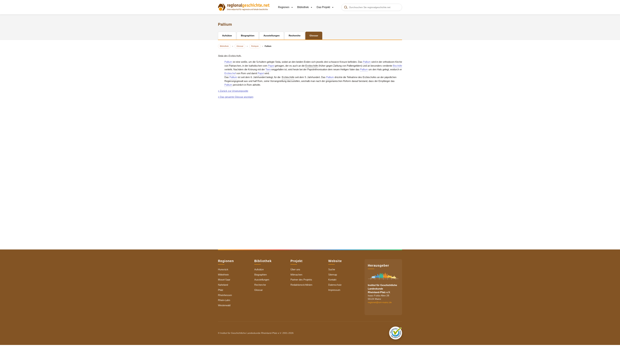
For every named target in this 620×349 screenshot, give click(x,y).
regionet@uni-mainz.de (380, 302)
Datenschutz (335, 284)
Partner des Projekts (301, 279)
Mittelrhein (223, 274)
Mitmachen (296, 274)
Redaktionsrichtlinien (301, 284)
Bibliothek (303, 7)
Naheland (223, 284)
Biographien (260, 274)
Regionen (284, 7)
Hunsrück (223, 269)
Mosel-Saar (224, 279)
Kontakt (332, 279)
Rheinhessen (225, 295)
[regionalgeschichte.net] (244, 7)
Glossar (258, 290)
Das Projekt (324, 7)
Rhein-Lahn (224, 300)
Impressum (334, 290)
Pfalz (220, 290)
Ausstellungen (261, 279)
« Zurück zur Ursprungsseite (233, 91)
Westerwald (224, 305)
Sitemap (332, 274)
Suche (331, 269)
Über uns (295, 269)
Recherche (260, 284)
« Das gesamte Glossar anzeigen (235, 96)
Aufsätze (259, 269)
